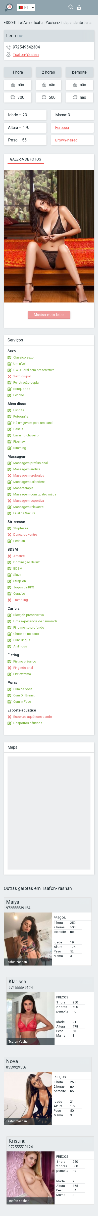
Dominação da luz (26, 562)
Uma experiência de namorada (35, 621)
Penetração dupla (26, 382)
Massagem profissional (30, 463)
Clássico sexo (23, 357)
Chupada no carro (26, 634)
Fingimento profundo (28, 627)
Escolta (18, 410)
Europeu (62, 127)
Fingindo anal (23, 668)
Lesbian (19, 541)
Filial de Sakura (24, 513)
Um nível (19, 364)
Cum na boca (22, 689)
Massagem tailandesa (29, 482)
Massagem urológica (28, 475)
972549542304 (26, 47)
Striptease (20, 528)
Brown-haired (66, 140)
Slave (17, 575)
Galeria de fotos (25, 159)
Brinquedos (21, 389)
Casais (18, 429)
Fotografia (20, 416)
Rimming (19, 448)
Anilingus (20, 646)
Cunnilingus (21, 640)
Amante (19, 556)
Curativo (19, 593)
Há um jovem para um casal (33, 423)
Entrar (80, 6)
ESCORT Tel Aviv (17, 23)
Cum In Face (22, 701)
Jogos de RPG (23, 587)
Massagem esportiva (28, 500)
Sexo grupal (22, 376)
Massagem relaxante (28, 507)
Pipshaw (19, 441)
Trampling (20, 600)
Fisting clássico (24, 661)
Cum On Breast (24, 695)
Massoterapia (23, 488)
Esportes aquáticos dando (32, 717)
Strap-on (19, 581)
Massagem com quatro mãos (34, 494)
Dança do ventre (25, 534)
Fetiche (18, 395)
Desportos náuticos (27, 723)
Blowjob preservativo (28, 615)
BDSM (17, 568)
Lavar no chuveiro (26, 435)
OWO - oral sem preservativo (34, 370)
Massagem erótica (26, 469)
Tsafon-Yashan (45, 23)
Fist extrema (22, 674)
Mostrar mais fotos (49, 315)
